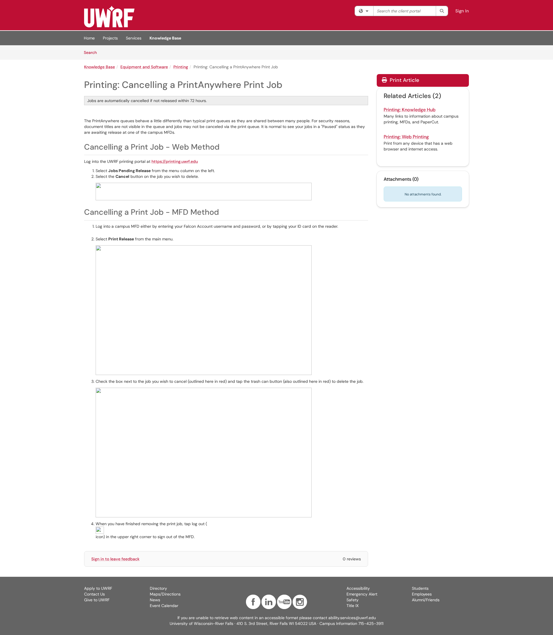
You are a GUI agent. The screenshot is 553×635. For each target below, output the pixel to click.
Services (133, 38)
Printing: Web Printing (406, 137)
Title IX (352, 605)
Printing (180, 66)
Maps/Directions (165, 594)
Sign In (462, 11)
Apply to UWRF (98, 588)
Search (92, 52)
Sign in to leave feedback (115, 558)
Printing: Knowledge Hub (409, 110)
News (155, 599)
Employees (422, 594)
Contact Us (94, 594)
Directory (158, 588)
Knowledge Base (165, 38)
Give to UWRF (96, 599)
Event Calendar (164, 605)
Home (89, 38)
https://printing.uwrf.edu (174, 161)
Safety (352, 599)
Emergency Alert (361, 594)
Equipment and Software (144, 66)
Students (420, 588)
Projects (110, 38)
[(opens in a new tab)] (109, 16)
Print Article (403, 80)
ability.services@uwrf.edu (352, 617)
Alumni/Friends (426, 599)
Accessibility (358, 588)
